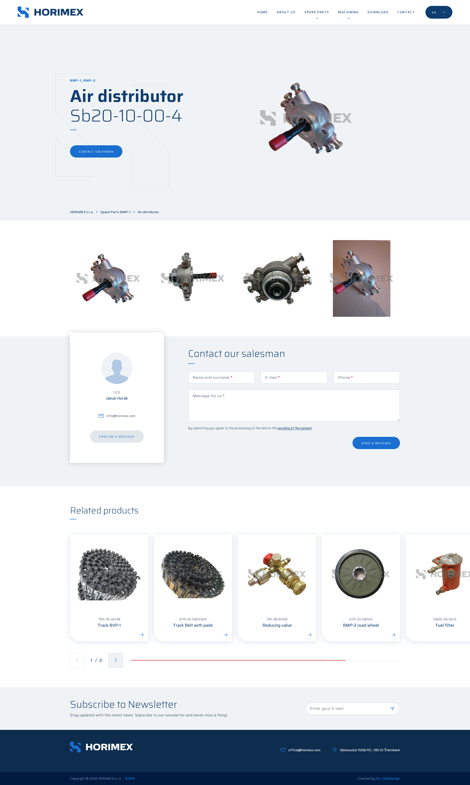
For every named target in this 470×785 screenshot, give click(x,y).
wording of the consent (295, 428)
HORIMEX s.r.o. (82, 212)
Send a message (376, 443)
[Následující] (115, 660)
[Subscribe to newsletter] (392, 708)
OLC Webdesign (388, 778)
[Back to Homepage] (50, 12)
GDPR (130, 778)
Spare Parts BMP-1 (115, 212)
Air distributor (148, 212)
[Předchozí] (77, 660)
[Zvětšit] (108, 278)
